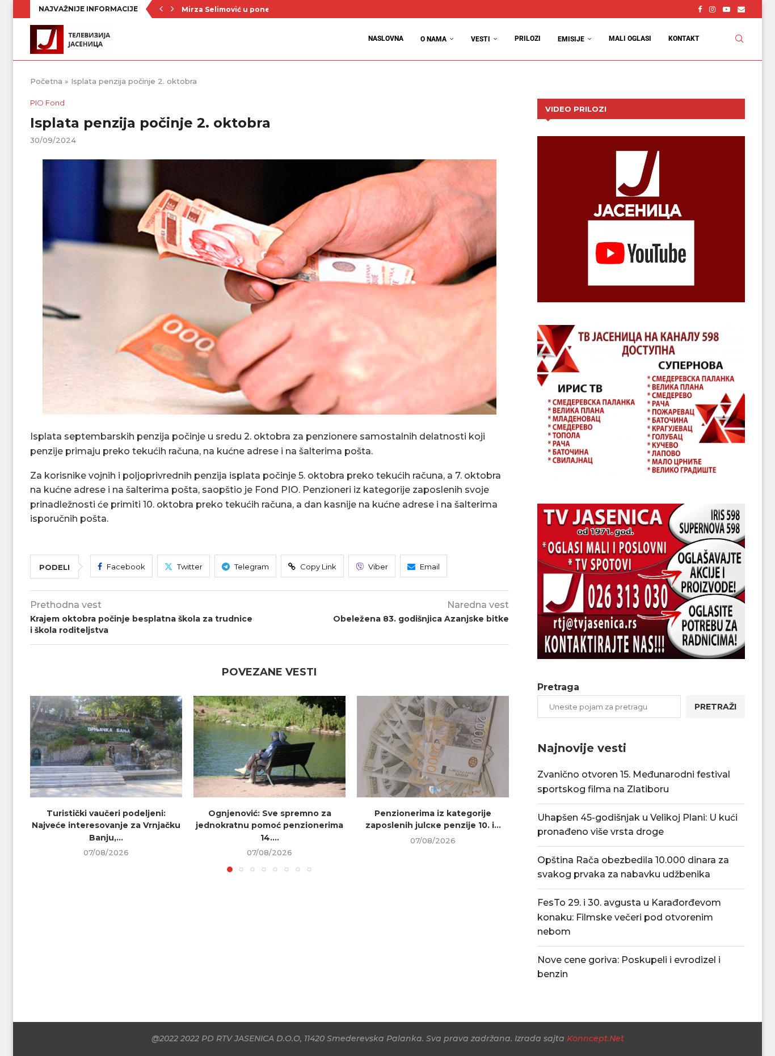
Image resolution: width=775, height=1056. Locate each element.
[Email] (741, 9)
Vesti (480, 39)
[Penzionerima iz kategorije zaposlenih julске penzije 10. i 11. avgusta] (433, 746)
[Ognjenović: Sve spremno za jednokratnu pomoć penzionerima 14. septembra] (269, 746)
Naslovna (385, 39)
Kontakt (684, 39)
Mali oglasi (630, 39)
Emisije (571, 39)
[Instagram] (712, 9)
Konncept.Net (595, 1038)
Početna (46, 81)
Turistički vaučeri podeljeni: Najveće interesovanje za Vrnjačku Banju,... (106, 825)
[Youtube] (726, 9)
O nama (433, 39)
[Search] (739, 39)
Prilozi (528, 39)
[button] (161, 9)
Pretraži (715, 707)
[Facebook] (700, 9)
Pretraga (558, 687)
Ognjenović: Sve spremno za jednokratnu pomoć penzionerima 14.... (269, 825)
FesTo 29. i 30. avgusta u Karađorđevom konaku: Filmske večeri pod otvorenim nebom (629, 917)
